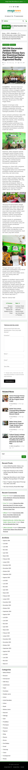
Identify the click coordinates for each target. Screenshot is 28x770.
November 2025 (7, 568)
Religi (4, 734)
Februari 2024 (6, 633)
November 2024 (7, 605)
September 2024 (7, 611)
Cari (3, 454)
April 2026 (5, 553)
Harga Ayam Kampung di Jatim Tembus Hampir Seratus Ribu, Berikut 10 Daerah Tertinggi (13, 472)
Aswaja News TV (8, 767)
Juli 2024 (5, 617)
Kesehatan (5, 691)
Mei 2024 (5, 623)
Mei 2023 (5, 660)
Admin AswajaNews (15, 446)
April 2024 (5, 626)
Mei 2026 (5, 549)
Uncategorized (6, 755)
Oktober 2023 (6, 645)
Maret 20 (5, 663)
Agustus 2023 (6, 651)
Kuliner (4, 703)
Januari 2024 (6, 636)
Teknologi (5, 749)
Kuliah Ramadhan (7, 700)
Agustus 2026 (6, 540)
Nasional (5, 712)
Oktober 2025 (6, 571)
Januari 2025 (6, 599)
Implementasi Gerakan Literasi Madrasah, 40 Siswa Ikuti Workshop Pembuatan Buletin (14, 497)
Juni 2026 (5, 546)
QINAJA (5, 512)
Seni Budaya (6, 743)
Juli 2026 (5, 543)
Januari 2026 (6, 562)
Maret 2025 (6, 593)
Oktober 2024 (6, 608)
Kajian (4, 688)
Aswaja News (16, 767)
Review (5, 740)
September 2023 (7, 648)
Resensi (5, 737)
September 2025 (7, 574)
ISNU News (6, 681)
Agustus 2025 (6, 577)
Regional (12, 45)
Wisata (4, 758)
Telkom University (7, 527)
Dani (5, 62)
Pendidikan (6, 45)
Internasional (6, 678)
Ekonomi (5, 675)
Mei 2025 (5, 586)
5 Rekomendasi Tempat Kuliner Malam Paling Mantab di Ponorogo (14, 529)
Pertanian (5, 728)
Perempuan (6, 725)
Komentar (7, 335)
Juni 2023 (5, 657)
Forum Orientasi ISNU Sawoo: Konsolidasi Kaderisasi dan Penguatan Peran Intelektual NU (13, 514)
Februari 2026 (6, 559)
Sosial (4, 746)
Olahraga (5, 715)
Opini (4, 718)
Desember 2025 (7, 565)
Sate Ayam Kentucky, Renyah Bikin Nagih (13, 486)
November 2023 (7, 642)
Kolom (4, 697)
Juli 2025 (5, 580)
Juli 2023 (5, 654)
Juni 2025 (5, 583)
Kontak (22, 767)
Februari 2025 (6, 596)
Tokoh (4, 752)
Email (6, 360)
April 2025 (5, 590)
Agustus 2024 (6, 614)
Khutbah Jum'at (7, 694)
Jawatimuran (6, 685)
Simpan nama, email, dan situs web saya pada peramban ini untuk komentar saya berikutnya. (14, 374)
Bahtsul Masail (6, 672)
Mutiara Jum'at (6, 709)
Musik (4, 706)
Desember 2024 (7, 602)
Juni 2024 (5, 620)
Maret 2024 (6, 630)
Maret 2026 (6, 556)
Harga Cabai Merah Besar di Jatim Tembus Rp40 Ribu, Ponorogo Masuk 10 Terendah (12, 1)
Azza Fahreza (14, 403)
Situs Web (6, 366)
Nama (6, 354)
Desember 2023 (7, 639)
